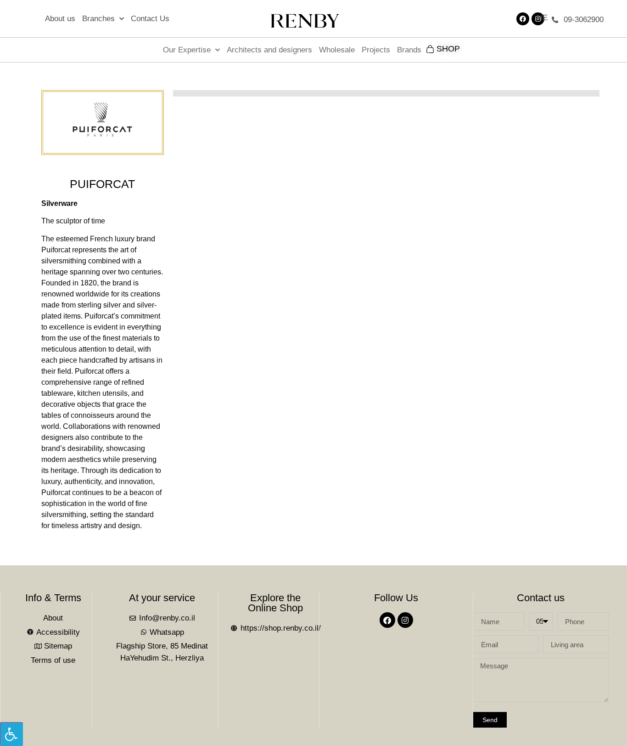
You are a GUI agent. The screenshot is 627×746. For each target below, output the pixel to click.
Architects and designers (269, 50)
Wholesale (337, 50)
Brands (409, 50)
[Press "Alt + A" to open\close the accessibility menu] (11, 734)
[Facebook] (522, 18)
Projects (376, 50)
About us (60, 18)
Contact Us (150, 18)
